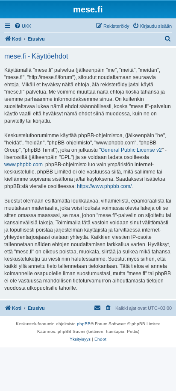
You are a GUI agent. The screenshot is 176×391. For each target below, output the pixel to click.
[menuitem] (22, 26)
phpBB (84, 323)
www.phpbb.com (23, 165)
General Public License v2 (131, 150)
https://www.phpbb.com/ (104, 186)
